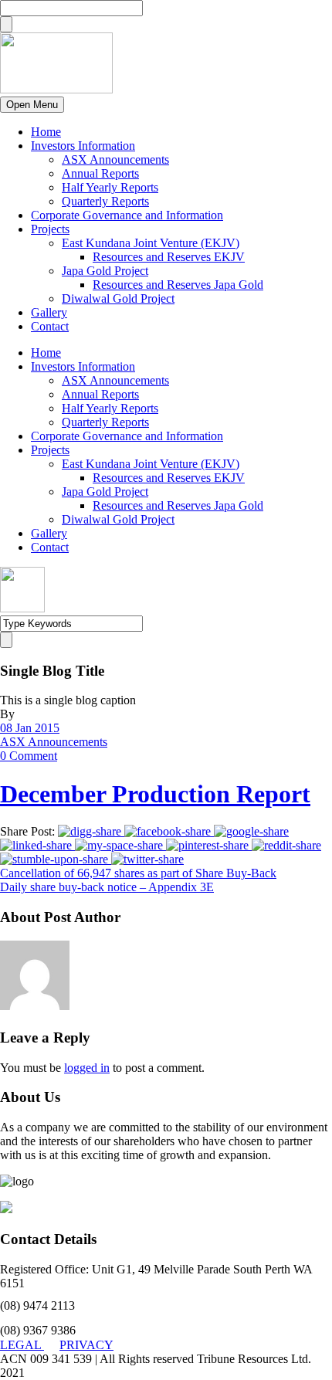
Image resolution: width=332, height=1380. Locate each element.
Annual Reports (100, 173)
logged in (87, 1067)
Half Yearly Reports (110, 187)
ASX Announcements (115, 159)
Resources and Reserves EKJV (169, 256)
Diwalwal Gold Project (118, 298)
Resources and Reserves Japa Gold (178, 284)
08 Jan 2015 (29, 727)
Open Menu (32, 104)
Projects (50, 229)
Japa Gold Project (105, 270)
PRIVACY (86, 1344)
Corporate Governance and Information (127, 215)
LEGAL (22, 1344)
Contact (50, 326)
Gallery (49, 312)
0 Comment (28, 755)
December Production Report (155, 794)
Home (46, 131)
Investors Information (83, 145)
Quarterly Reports (105, 201)
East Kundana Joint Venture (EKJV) (150, 242)
